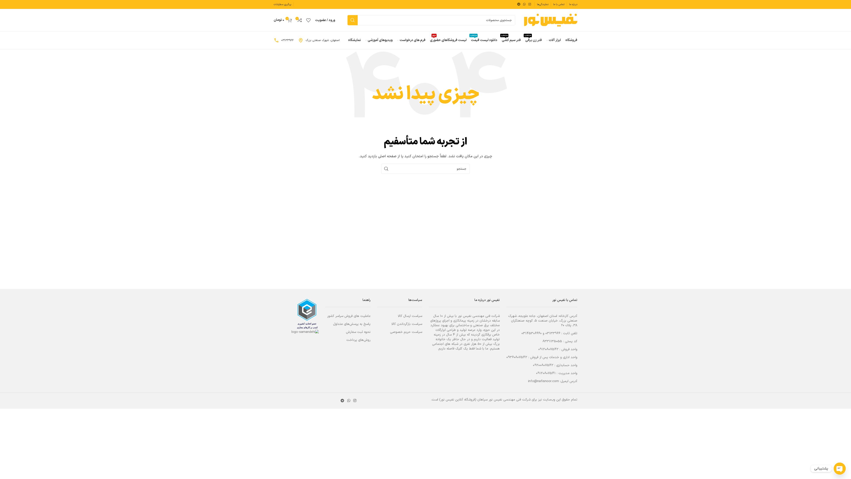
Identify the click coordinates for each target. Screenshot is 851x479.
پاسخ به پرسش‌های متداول (352, 324)
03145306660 (531, 333)
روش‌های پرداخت (358, 340)
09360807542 (516, 357)
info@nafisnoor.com (543, 381)
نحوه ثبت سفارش (358, 332)
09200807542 (543, 365)
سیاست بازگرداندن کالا (406, 324)
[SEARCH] (352, 20)
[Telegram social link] (519, 4)
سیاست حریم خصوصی (406, 332)
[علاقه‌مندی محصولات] (308, 20)
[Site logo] (550, 20)
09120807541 (546, 373)
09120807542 (548, 349)
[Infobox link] (319, 40)
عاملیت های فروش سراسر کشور (349, 316)
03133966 (552, 333)
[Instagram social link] (529, 4)
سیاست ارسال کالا (410, 316)
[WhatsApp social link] (524, 4)
